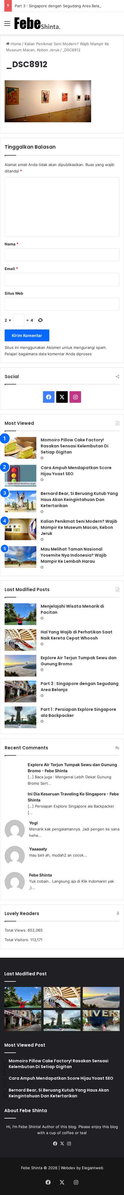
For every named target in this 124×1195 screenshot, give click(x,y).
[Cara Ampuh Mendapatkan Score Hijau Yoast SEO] (20, 476)
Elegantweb (92, 1167)
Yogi (33, 822)
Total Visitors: (17, 939)
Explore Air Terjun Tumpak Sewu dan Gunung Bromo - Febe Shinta (72, 767)
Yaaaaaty (38, 848)
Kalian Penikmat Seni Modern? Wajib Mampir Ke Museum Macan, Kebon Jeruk (79, 527)
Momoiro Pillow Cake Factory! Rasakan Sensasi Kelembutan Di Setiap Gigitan (74, 446)
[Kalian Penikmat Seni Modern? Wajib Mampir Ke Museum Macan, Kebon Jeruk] (20, 529)
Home (15, 43)
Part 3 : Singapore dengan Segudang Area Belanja (59, 5)
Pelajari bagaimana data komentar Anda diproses (48, 353)
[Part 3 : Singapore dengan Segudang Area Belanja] (20, 691)
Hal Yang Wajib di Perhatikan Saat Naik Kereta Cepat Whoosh (76, 635)
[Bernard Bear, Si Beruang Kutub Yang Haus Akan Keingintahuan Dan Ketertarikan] (20, 501)
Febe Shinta (40, 874)
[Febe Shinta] (37, 23)
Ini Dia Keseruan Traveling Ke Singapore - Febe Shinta (73, 796)
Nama (11, 244)
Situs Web (14, 293)
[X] (62, 1143)
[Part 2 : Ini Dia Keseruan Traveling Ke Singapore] (101, 1020)
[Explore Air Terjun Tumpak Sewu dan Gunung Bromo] (20, 666)
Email (11, 268)
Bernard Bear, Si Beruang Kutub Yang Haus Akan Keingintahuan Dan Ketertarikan (79, 500)
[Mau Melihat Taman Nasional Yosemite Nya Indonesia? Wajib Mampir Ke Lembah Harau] (20, 557)
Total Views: (16, 930)
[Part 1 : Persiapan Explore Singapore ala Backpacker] (20, 717)
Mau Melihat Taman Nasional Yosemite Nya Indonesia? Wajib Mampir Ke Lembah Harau (74, 555)
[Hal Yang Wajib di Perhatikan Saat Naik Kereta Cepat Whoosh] (20, 640)
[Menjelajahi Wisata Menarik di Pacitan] (20, 614)
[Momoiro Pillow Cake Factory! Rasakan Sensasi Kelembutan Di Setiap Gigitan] (20, 448)
